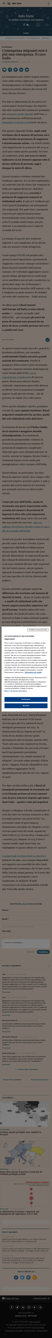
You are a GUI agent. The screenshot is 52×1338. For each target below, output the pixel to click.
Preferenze (26, 699)
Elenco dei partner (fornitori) (15, 691)
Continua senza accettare (38, 630)
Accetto (26, 706)
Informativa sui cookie (33, 672)
